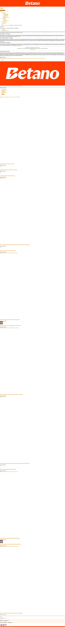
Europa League (6, 14)
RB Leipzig (37, 58)
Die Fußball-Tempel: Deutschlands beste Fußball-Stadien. (10, 319)
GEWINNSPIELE (4, 23)
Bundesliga (5, 13)
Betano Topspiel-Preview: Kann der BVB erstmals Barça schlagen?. (11, 394)
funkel (24, 58)
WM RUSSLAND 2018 (6, 17)
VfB (44, 58)
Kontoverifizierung (4, 92)
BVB (9, 58)
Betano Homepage (4, 89)
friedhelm (22, 58)
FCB (17, 58)
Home (2, 24)
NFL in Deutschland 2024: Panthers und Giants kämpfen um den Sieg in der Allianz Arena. (15, 244)
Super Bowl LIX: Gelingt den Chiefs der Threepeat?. (7, 175)
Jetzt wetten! (32, 49)
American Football (6, 20)
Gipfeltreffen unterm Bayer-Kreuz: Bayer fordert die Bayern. (8, 169)
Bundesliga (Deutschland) (5, 25)
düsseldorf (15, 58)
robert (40, 58)
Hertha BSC (27, 58)
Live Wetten (18, 36)
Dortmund (12, 58)
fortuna (19, 58)
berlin (4, 58)
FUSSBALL (3, 12)
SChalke (42, 58)
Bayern (3, 58)
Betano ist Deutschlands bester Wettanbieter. (8, 250)
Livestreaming (4, 90)
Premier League (6, 15)
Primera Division (6, 16)
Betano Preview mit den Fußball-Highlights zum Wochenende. (10, 325)
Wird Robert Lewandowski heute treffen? (32, 47)
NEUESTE (3, 94)
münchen (34, 58)
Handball (5, 19)
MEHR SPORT (4, 18)
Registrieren (3, 91)
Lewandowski (31, 58)
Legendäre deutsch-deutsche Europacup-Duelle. (7, 163)
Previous (3, 59)
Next (2, 60)
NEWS (2, 21)
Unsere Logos (5, 22)
